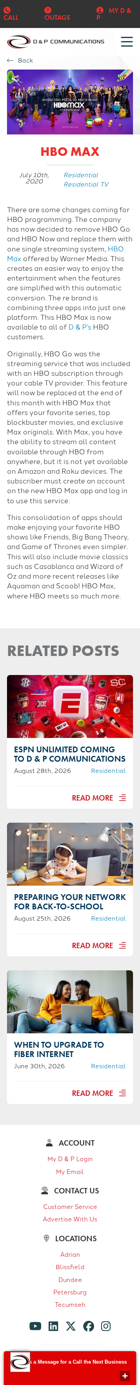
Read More (93, 798)
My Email (70, 1171)
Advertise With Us (70, 1218)
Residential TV (85, 184)
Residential (80, 174)
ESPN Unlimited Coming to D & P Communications (70, 754)
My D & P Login (70, 1158)
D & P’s (79, 326)
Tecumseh (70, 1304)
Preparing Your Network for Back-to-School (70, 901)
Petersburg (70, 1291)
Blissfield (70, 1266)
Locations (75, 1238)
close (125, 1376)
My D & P (113, 14)
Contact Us (75, 1191)
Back (24, 60)
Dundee (70, 1279)
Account (75, 1143)
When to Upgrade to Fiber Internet (59, 1049)
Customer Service (70, 1206)
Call (11, 17)
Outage (57, 17)
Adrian (70, 1254)
